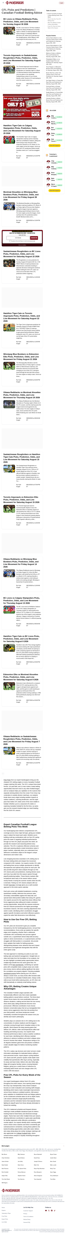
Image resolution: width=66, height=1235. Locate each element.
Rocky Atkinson (22, 1172)
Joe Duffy (20, 1161)
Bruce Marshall (38, 1154)
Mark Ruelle (5, 1165)
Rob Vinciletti (5, 1172)
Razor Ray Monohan (39, 1168)
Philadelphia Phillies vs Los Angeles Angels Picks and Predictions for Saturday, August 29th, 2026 (54, 61)
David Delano (21, 1158)
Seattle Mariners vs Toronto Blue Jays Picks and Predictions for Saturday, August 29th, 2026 (54, 94)
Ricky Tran (53, 1168)
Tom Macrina (21, 1179)
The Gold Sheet (6, 1179)
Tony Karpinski (37, 1179)
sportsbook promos (10, 973)
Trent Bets (52, 1179)
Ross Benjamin (38, 1172)
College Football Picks (23, 1133)
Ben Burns (4, 1154)
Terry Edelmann (54, 1175)
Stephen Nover (21, 1175)
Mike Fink (36, 1165)
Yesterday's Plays (6, 1213)
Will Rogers (4, 1182)
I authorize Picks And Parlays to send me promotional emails (23, 241)
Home (3, 1207)
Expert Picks (5, 1219)
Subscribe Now (34, 238)
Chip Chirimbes (5, 1158)
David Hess (37, 1158)
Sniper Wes (5, 1175)
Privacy (25, 1213)
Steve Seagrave (38, 1175)
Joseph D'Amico (38, 1161)
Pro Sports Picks (22, 1168)
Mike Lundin (53, 1165)
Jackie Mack (53, 1158)
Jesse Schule (5, 1161)
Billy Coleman (21, 1154)
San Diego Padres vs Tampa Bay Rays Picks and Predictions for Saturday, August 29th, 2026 (54, 82)
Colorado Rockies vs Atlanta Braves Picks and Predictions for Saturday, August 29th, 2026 (54, 100)
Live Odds (4, 1222)
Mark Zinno (21, 1165)
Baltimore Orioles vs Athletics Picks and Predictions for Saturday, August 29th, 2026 (53, 55)
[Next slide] (3, 773)
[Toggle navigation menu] (3, 3)
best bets (12, 885)
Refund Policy (26, 1219)
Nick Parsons (5, 1168)
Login (61, 3)
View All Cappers (54, 145)
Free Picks (7, 780)
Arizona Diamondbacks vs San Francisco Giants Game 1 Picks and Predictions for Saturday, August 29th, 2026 (54, 48)
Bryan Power (53, 1154)
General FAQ (26, 1222)
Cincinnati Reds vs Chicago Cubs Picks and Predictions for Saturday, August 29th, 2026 (54, 88)
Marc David (53, 1161)
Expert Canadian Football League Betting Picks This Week (55, 15)
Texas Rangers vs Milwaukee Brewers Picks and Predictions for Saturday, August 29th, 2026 (54, 68)
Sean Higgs (53, 1172)
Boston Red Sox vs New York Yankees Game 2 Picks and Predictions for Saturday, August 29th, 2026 (54, 75)
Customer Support (28, 1210)
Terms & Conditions (28, 1216)
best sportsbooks (18, 965)
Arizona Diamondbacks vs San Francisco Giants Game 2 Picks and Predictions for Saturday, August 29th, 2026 (54, 40)
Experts (4, 1210)
